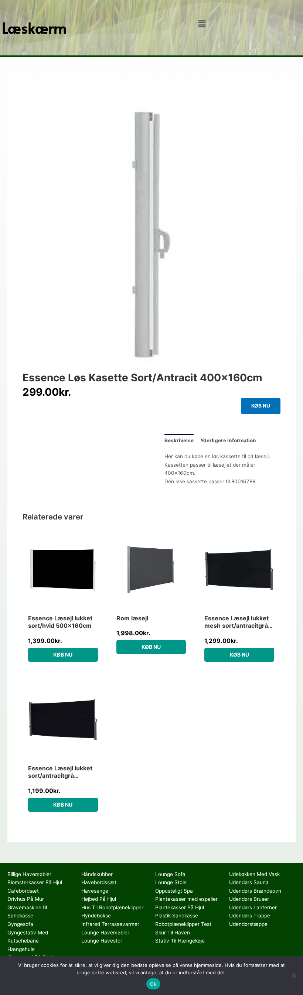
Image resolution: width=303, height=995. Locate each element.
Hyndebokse (96, 916)
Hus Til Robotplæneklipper (112, 907)
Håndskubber (97, 874)
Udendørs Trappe (249, 916)
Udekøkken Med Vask (254, 874)
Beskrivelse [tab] (179, 440)
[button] (201, 24)
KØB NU (260, 406)
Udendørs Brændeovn (255, 891)
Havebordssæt (98, 882)
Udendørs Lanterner (253, 907)
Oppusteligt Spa (174, 891)
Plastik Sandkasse (176, 916)
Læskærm (34, 27)
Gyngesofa (20, 924)
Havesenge (94, 891)
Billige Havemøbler (29, 874)
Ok (153, 984)
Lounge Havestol (101, 941)
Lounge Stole (171, 882)
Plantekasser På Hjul (179, 907)
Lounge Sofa (170, 874)
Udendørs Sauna (249, 882)
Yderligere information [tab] (228, 440)
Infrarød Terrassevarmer (110, 924)
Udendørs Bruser (249, 899)
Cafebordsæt (23, 891)
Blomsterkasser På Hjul (34, 882)
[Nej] (293, 975)
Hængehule (21, 949)
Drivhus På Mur (25, 899)
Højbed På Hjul (98, 899)
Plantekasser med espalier (186, 899)
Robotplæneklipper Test (183, 924)
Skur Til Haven (172, 933)
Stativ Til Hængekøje (180, 941)
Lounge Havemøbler (105, 933)
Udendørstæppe (248, 924)
